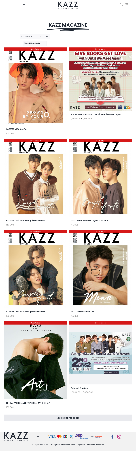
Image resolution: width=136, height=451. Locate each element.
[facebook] (112, 437)
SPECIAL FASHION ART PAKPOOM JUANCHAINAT (28, 403)
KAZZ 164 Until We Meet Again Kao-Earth (90, 220)
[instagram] (119, 437)
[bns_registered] (81, 434)
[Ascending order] (47, 36)
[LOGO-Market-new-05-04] (68, 2)
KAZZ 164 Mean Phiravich (82, 311)
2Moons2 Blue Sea (79, 388)
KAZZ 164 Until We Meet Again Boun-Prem (25, 311)
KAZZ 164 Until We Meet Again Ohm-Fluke (25, 220)
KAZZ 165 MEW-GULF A (16, 129)
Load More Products (68, 418)
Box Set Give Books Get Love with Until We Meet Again (96, 114)
